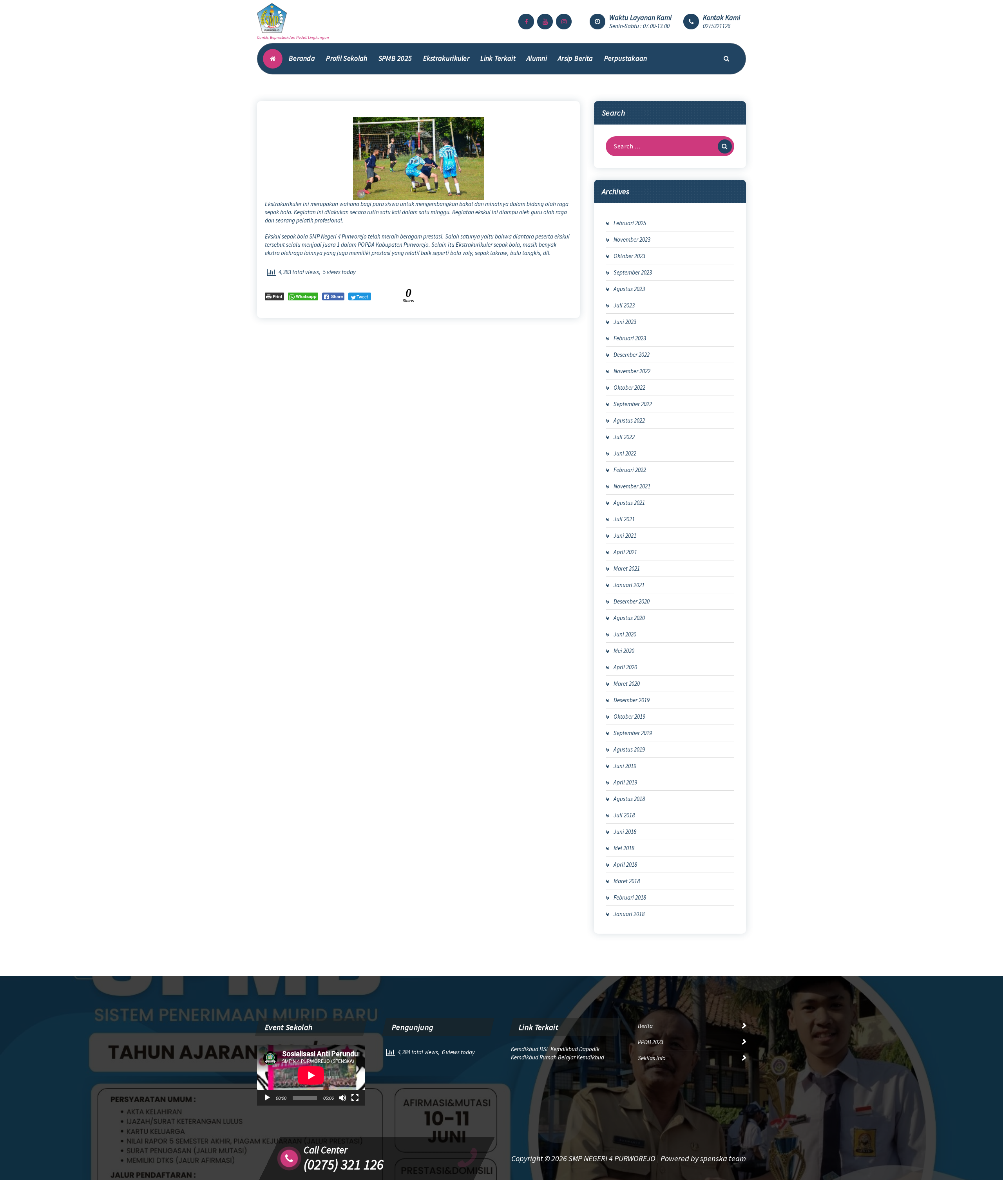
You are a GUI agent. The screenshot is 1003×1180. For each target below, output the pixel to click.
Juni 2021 (625, 535)
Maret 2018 (627, 881)
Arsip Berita (575, 58)
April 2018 (625, 864)
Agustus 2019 (629, 749)
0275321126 (716, 26)
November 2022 (632, 371)
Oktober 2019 (629, 716)
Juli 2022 (624, 437)
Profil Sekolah (346, 58)
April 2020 (625, 667)
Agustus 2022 (629, 420)
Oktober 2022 (629, 387)
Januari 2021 (629, 585)
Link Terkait (498, 58)
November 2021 (632, 486)
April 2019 (625, 782)
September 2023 (633, 272)
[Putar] (267, 1098)
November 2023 (632, 239)
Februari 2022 (630, 469)
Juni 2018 (625, 831)
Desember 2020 (632, 601)
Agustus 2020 (629, 618)
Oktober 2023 (629, 256)
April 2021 (625, 552)
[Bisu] (342, 1098)
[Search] (725, 146)
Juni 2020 (625, 634)
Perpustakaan (625, 58)
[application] (311, 1075)
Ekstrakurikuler (446, 58)
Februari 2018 (630, 897)
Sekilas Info (652, 1058)
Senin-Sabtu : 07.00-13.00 (639, 26)
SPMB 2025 (395, 58)
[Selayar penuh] (355, 1098)
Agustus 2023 (629, 289)
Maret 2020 (627, 683)
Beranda (302, 58)
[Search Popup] (726, 59)
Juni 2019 (625, 766)
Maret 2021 (627, 568)
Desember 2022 (632, 354)
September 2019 (633, 733)
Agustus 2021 (629, 502)
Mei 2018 (624, 848)
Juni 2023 (625, 321)
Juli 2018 (624, 815)
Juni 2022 (625, 453)
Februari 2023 (630, 338)
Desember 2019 (632, 700)
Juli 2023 (624, 305)
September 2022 (633, 404)
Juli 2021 (624, 519)
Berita (645, 1026)
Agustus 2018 (629, 798)
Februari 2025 (630, 223)
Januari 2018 (629, 914)
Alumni (537, 58)
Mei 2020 (624, 650)
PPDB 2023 (650, 1042)
